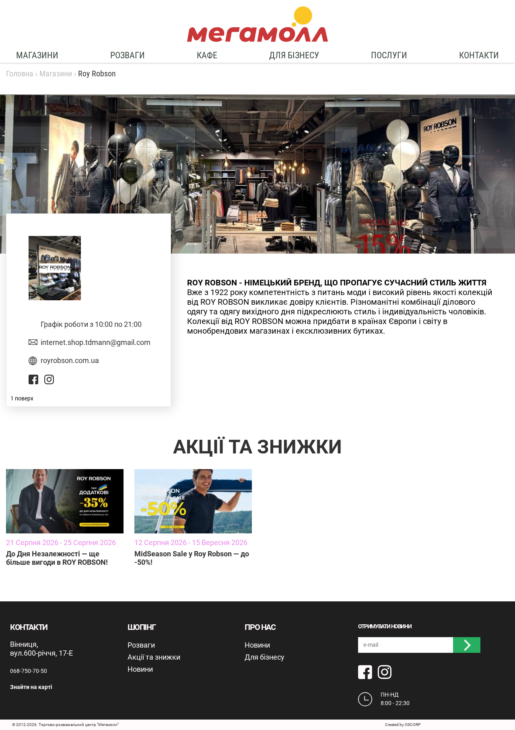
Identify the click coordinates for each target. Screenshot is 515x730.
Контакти (479, 55)
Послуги (389, 55)
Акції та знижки (154, 657)
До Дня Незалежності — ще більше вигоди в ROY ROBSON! (57, 558)
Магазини (37, 55)
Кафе (207, 55)
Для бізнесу (294, 55)
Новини (140, 669)
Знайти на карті (31, 687)
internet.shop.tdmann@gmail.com (95, 342)
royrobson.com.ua (70, 360)
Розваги (127, 55)
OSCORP (412, 724)
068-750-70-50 (28, 671)
